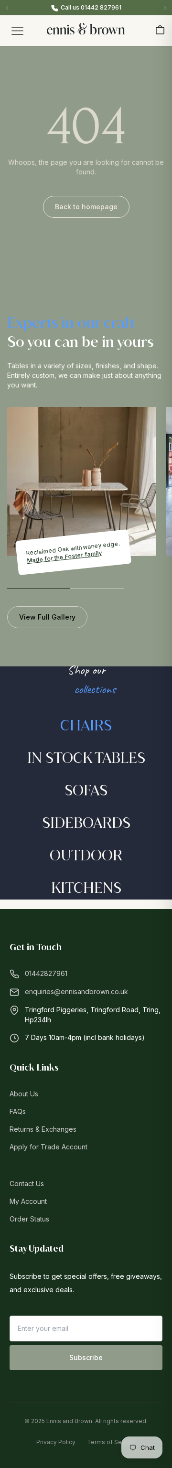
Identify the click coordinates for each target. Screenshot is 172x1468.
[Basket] (160, 29)
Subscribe (86, 1357)
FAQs (18, 1111)
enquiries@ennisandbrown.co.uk (76, 991)
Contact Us (27, 1183)
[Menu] (17, 30)
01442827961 (46, 973)
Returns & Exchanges (43, 1129)
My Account (28, 1201)
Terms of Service (111, 1442)
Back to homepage (86, 207)
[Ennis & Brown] (86, 29)
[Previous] (7, 7)
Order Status (29, 1219)
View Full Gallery (47, 617)
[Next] (165, 7)
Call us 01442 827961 (91, 7)
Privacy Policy (55, 1442)
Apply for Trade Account (48, 1147)
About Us (24, 1094)
